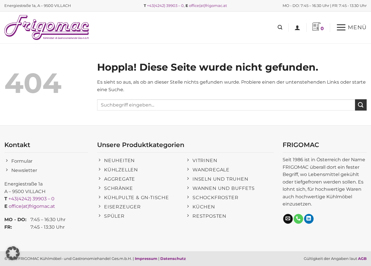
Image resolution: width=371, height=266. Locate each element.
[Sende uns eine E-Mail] (288, 219)
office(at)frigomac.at (208, 5)
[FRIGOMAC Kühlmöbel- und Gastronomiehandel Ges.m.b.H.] (47, 27)
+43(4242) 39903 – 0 (165, 5)
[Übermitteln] (361, 105)
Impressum (146, 258)
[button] (280, 27)
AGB (362, 258)
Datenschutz (173, 258)
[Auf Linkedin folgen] (309, 219)
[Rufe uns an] (298, 219)
